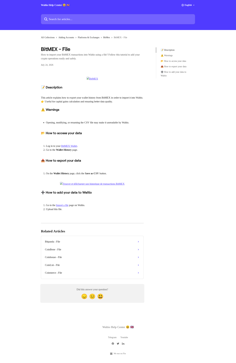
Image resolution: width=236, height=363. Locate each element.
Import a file (62, 205)
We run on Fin (120, 353)
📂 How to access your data (173, 61)
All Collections (48, 37)
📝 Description (168, 50)
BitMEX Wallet (69, 146)
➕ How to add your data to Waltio (173, 74)
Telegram (112, 337)
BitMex (106, 37)
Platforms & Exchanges (88, 37)
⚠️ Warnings (167, 55)
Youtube (124, 337)
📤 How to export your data (173, 66)
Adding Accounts (66, 37)
